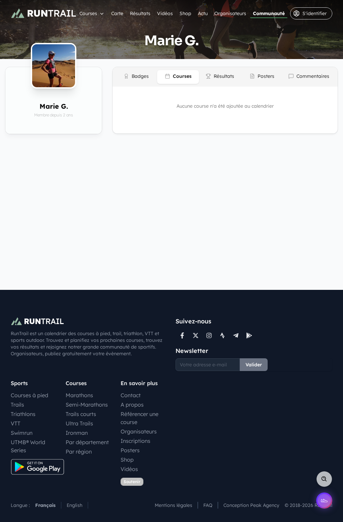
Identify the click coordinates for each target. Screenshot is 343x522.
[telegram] (236, 335)
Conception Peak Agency (251, 505)
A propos (132, 404)
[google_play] (249, 335)
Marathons (79, 395)
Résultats (140, 13)
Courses (88, 13)
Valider (254, 365)
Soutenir (132, 481)
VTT (15, 423)
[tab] (136, 77)
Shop (185, 13)
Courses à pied (29, 395)
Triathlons (23, 414)
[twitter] (195, 335)
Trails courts (81, 414)
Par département (87, 442)
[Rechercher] (324, 479)
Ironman (77, 432)
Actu (203, 13)
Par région (79, 451)
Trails (17, 404)
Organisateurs (230, 13)
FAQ (207, 505)
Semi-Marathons (87, 404)
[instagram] (209, 335)
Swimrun (21, 432)
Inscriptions (135, 440)
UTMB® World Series (28, 446)
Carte (117, 13)
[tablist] (225, 77)
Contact (131, 395)
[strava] (222, 335)
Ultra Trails (79, 423)
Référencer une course (139, 418)
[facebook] (182, 335)
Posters (130, 450)
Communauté (269, 13)
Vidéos (165, 13)
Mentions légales (173, 505)
